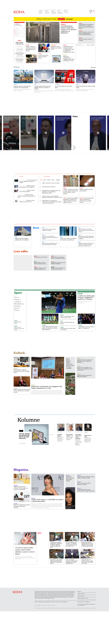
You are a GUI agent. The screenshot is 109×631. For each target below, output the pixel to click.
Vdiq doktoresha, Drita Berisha (48, 186)
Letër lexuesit (69, 19)
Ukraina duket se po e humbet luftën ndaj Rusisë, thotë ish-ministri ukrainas (86, 230)
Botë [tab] (45, 180)
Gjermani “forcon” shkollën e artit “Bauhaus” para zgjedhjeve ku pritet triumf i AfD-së (85, 369)
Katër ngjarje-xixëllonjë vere (19, 43)
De (39, 605)
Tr (51, 605)
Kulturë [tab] (49, 180)
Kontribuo (61, 19)
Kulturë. (82, 198)
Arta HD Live (17, 33)
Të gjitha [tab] (58, 180)
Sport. (61, 321)
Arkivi (65, 11)
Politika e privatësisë (80, 593)
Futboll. (15, 320)
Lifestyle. (79, 475)
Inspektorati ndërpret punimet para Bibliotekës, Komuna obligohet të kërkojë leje (85, 361)
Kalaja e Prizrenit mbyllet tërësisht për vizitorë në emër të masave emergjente (70, 364)
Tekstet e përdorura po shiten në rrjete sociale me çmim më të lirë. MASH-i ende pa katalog (70, 191)
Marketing (60, 13)
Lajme (40, 11)
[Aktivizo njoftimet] (93, 11)
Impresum (16, 35)
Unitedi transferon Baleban (17, 322)
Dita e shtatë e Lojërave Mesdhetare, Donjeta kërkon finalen (19, 303)
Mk (53, 605)
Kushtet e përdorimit (80, 595)
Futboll (80, 294)
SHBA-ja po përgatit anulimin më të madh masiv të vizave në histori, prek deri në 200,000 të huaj (86, 244)
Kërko (91, 13)
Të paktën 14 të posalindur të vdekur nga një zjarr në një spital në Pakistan (50, 237)
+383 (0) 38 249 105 (80, 601)
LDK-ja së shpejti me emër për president (51, 182)
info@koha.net (87, 601)
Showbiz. (68, 475)
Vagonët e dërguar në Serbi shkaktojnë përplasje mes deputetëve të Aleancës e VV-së (52, 197)
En (37, 605)
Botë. (16, 237)
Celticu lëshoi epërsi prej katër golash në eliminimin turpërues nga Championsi (50, 328)
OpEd (40, 13)
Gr (46, 605)
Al (35, 605)
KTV (59, 11)
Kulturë (47, 13)
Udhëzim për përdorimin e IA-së (82, 598)
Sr (48, 605)
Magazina (54, 13)
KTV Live (16, 31)
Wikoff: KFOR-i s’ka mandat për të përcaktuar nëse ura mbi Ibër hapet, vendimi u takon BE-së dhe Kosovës (51, 202)
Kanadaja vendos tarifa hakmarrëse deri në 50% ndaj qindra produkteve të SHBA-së (86, 237)
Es (44, 605)
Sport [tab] (53, 180)
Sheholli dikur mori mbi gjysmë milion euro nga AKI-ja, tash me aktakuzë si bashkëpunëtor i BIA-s (51, 192)
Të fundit (21, 176)
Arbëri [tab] (40, 180)
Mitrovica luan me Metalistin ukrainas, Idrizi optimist (19, 328)
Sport (53, 11)
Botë (46, 11)
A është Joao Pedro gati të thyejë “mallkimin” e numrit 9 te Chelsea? (85, 297)
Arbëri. (63, 24)
